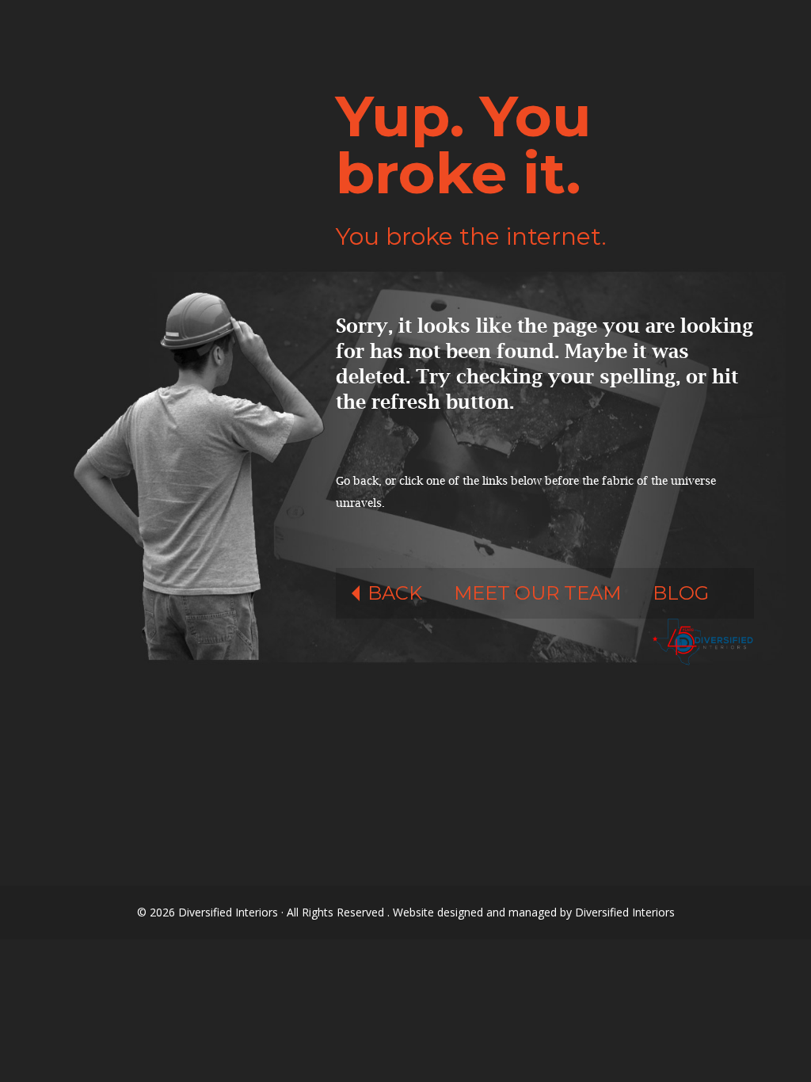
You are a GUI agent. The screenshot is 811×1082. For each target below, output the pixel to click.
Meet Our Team (537, 592)
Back (394, 592)
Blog (681, 592)
